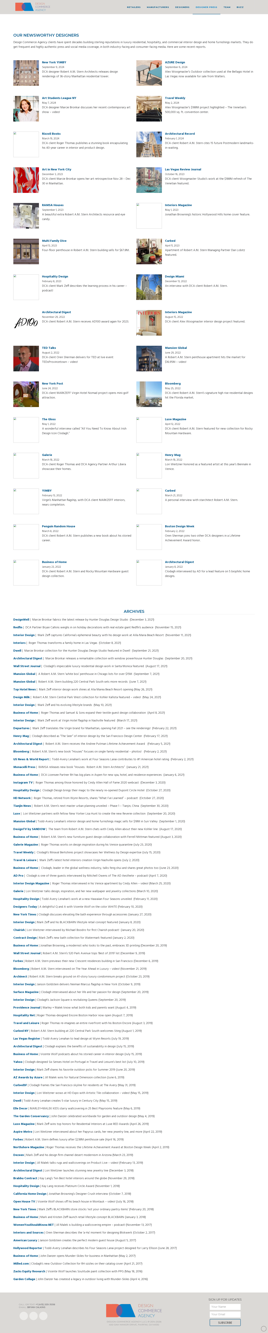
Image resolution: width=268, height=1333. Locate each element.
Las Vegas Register (26, 1038)
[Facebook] (24, 1316)
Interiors (19, 643)
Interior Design (24, 635)
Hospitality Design (55, 276)
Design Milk (21, 697)
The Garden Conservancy (31, 1116)
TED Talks (49, 348)
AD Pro (18, 875)
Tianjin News (22, 806)
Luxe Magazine (175, 419)
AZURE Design (175, 62)
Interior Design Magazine (31, 883)
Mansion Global (176, 348)
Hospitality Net (24, 1015)
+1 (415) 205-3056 (45, 1304)
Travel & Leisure (24, 860)
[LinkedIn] (33, 1316)
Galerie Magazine (25, 844)
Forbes (18, 961)
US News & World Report (31, 759)
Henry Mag (173, 455)
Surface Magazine (26, 992)
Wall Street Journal (26, 666)
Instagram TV (23, 782)
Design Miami (174, 276)
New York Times (24, 914)
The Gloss (49, 419)
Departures (21, 728)
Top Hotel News (24, 689)
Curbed (170, 241)
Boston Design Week (179, 526)
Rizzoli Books (51, 133)
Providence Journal (26, 1007)
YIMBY (47, 490)
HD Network (22, 798)
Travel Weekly (175, 98)
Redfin (17, 627)
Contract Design (25, 937)
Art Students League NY (59, 98)
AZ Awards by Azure (27, 1077)
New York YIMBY (54, 62)
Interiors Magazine (178, 205)
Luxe (16, 813)
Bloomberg (173, 383)
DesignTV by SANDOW (29, 829)
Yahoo (17, 1062)
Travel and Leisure (26, 1023)
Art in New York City (56, 169)
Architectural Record (180, 133)
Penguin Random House (58, 526)
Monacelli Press (24, 767)
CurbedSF (20, 1085)
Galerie (47, 455)
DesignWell (21, 619)
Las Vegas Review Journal (183, 169)
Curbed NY (21, 1031)
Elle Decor (20, 1108)
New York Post (52, 383)
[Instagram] (43, 1316)
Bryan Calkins (36, 1307)
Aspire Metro (22, 1131)
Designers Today (25, 906)
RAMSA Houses (53, 205)
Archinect (20, 976)
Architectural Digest (56, 312)
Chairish (19, 930)
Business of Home (54, 562)
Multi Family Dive (54, 241)
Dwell (17, 650)
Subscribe (225, 1323)
